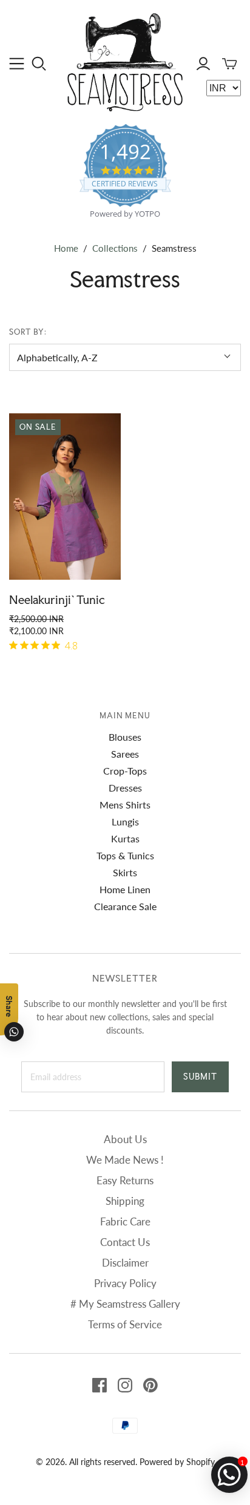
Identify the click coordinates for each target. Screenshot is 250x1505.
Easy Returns (125, 1180)
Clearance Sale (125, 906)
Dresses (125, 787)
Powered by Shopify (177, 1462)
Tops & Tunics (125, 855)
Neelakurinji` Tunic (57, 599)
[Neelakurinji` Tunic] (65, 496)
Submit (200, 1076)
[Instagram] (125, 1385)
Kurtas (125, 838)
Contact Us (125, 1242)
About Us (125, 1139)
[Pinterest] (150, 1385)
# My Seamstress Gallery (125, 1303)
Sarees (125, 753)
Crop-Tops (125, 770)
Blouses (125, 737)
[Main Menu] (16, 63)
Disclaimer (125, 1262)
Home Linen (125, 889)
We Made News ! (125, 1159)
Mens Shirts (125, 804)
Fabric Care (125, 1221)
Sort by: (28, 331)
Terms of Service (125, 1324)
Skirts (125, 872)
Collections (115, 248)
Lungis (125, 821)
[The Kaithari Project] (125, 60)
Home (66, 248)
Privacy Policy (125, 1283)
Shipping (125, 1201)
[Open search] (39, 63)
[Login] (203, 64)
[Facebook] (99, 1385)
